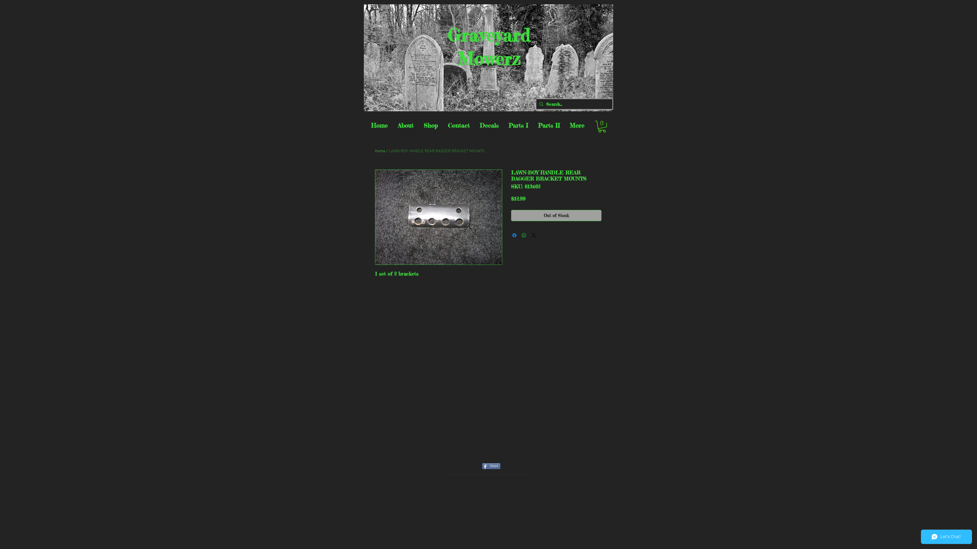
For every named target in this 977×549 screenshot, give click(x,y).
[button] (602, 126)
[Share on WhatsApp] (524, 235)
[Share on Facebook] (514, 235)
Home (380, 151)
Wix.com (523, 474)
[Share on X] (534, 235)
